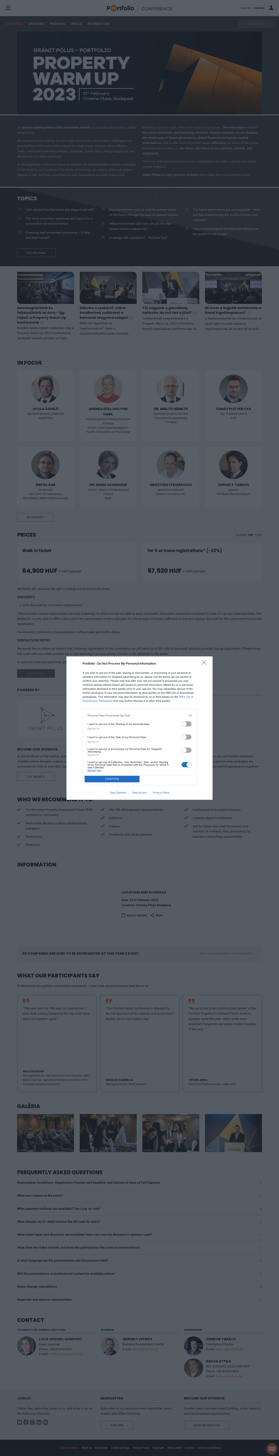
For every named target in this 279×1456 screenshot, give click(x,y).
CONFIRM (112, 779)
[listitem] (139, 716)
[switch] (187, 723)
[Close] (205, 663)
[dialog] (139, 728)
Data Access (139, 792)
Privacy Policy (161, 792)
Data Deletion (118, 792)
